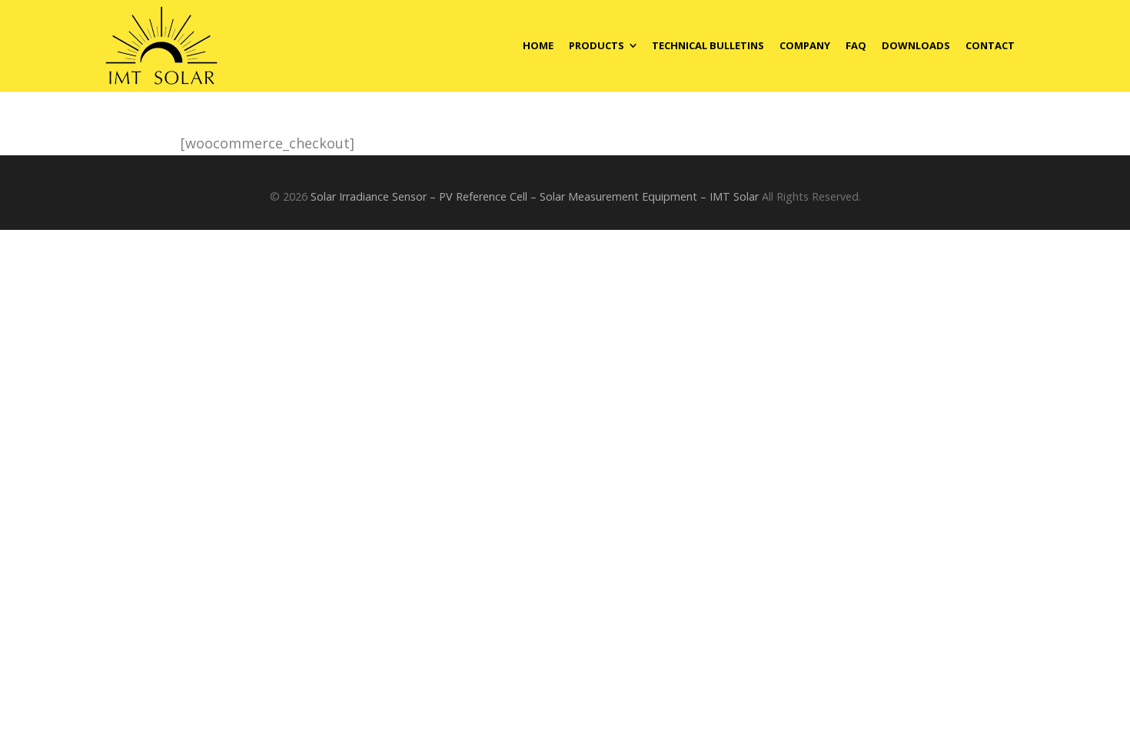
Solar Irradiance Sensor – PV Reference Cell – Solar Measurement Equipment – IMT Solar (535, 196)
